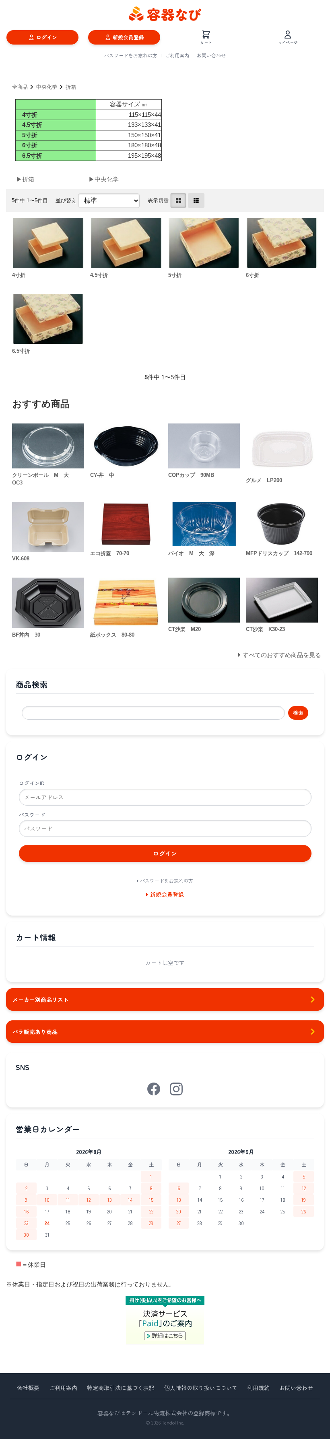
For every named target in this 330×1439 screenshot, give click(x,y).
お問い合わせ (211, 55)
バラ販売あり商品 (35, 1032)
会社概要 (28, 1387)
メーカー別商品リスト (40, 999)
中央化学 (46, 87)
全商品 (20, 87)
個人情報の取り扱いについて (200, 1387)
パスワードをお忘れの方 (130, 55)
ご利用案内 (177, 55)
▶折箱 (25, 179)
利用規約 (258, 1387)
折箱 (71, 87)
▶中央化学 (104, 179)
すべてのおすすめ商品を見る (282, 654)
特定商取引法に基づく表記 (121, 1387)
